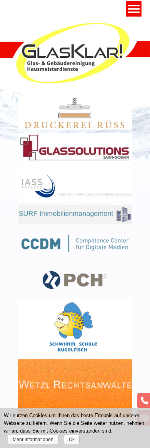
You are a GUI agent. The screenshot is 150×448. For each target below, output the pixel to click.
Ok (72, 439)
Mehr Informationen (33, 439)
